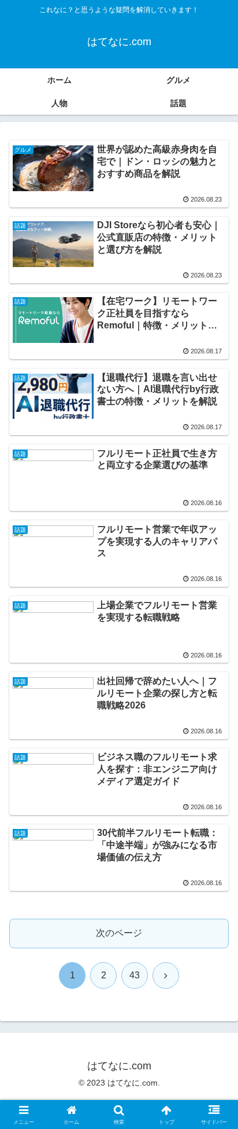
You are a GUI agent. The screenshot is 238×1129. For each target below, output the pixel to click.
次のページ (119, 933)
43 (134, 975)
